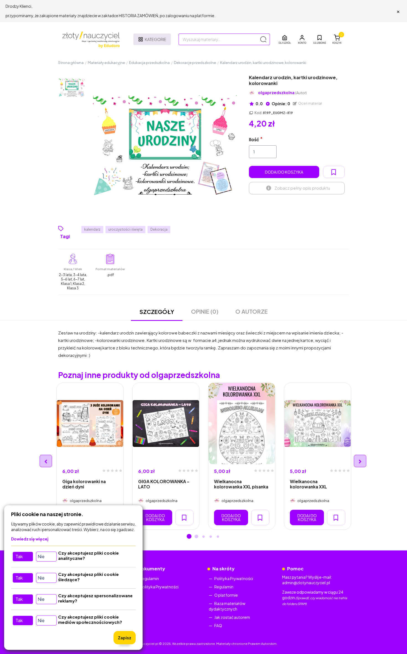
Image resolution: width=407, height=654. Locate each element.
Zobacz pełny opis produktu (302, 187)
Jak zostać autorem (232, 617)
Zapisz (124, 637)
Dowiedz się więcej (29, 538)
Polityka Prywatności (159, 586)
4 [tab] (210, 537)
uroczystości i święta (125, 229)
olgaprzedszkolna (282, 92)
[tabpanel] (90, 456)
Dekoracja (159, 229)
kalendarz (92, 229)
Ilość (254, 139)
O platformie (226, 595)
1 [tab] (189, 537)
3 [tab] (203, 537)
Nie (41, 556)
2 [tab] (196, 537)
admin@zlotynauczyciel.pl (306, 582)
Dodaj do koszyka (284, 171)
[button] (302, 39)
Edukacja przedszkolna (149, 62)
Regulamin (149, 578)
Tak (19, 556)
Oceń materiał (310, 103)
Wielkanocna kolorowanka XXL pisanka (241, 484)
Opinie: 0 (280, 103)
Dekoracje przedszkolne (195, 62)
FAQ (218, 625)
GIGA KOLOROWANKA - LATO (163, 484)
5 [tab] (218, 537)
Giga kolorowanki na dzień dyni (84, 484)
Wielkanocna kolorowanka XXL (308, 484)
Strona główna (71, 62)
